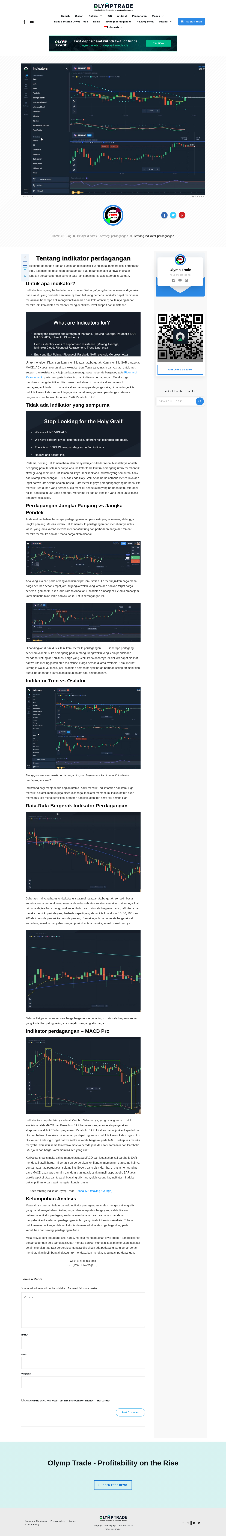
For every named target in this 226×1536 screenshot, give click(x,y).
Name (24, 1335)
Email (24, 1354)
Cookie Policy (32, 1524)
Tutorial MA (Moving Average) (93, 1190)
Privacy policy (57, 1521)
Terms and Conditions (36, 1521)
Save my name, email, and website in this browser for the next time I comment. (68, 1400)
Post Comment (130, 1412)
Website (26, 1374)
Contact (72, 1521)
